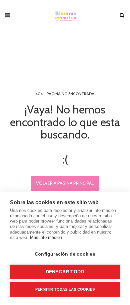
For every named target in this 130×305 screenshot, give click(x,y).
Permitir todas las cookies (65, 289)
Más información (46, 237)
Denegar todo (65, 271)
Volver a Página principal (65, 183)
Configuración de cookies (65, 254)
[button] (7, 15)
